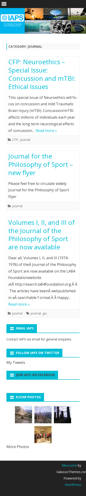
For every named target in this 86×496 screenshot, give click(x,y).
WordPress (73, 484)
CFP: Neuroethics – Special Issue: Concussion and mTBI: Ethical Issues (41, 74)
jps (45, 313)
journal (25, 139)
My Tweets (15, 362)
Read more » (46, 130)
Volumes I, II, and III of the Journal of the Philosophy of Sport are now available (41, 234)
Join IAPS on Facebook (35, 375)
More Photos (17, 446)
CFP (15, 139)
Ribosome (69, 465)
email (36, 339)
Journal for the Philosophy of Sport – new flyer (40, 164)
